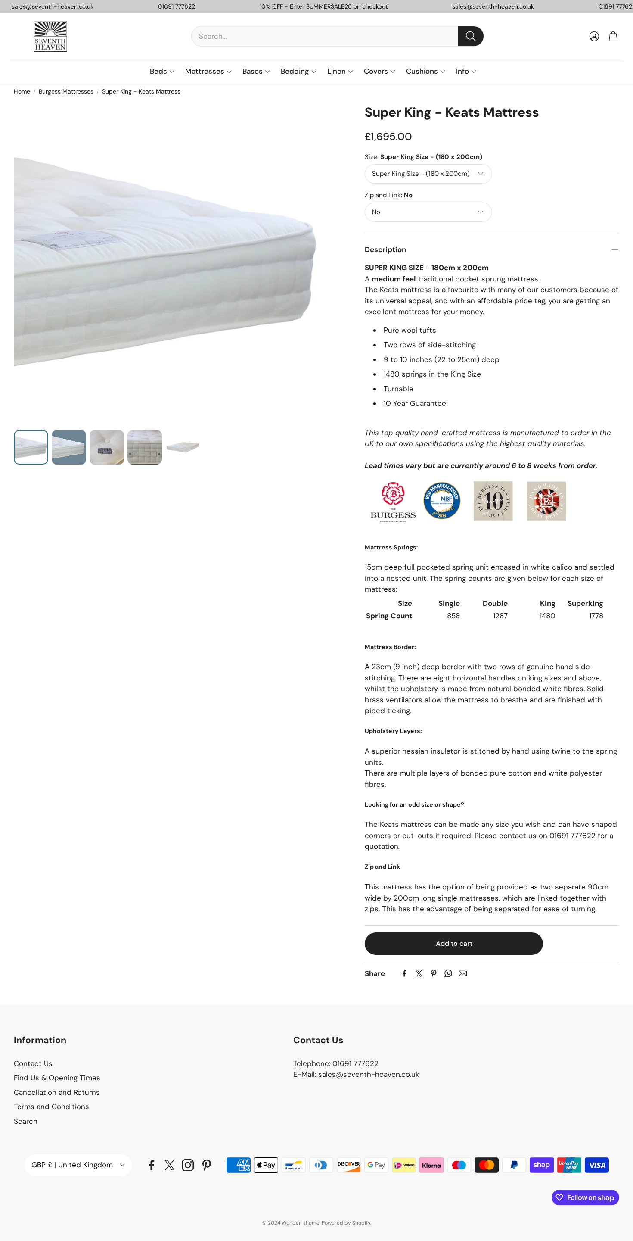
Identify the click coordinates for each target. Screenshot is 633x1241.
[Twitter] (419, 973)
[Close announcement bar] (624, 6)
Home (22, 91)
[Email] (463, 973)
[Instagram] (188, 1165)
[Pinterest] (434, 973)
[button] (338, 36)
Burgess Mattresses (66, 91)
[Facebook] (404, 973)
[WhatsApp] (448, 973)
